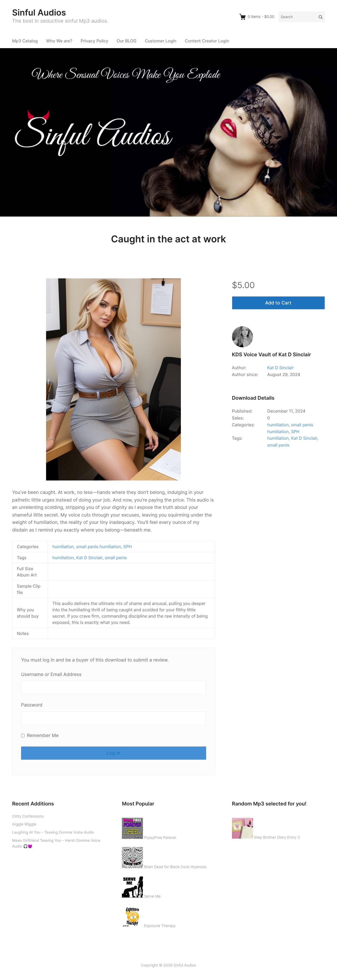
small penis (116, 557)
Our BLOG (126, 40)
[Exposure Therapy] (132, 915)
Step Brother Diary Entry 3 (277, 837)
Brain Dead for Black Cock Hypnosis (175, 867)
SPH (127, 546)
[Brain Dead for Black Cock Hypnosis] (132, 856)
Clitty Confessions (28, 816)
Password (31, 705)
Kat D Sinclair (89, 557)
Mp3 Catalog (25, 40)
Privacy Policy (94, 40)
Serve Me (152, 896)
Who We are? (59, 40)
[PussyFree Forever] (132, 827)
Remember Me (42, 735)
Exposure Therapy (160, 926)
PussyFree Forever (160, 837)
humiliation (63, 546)
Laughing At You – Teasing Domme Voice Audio (53, 832)
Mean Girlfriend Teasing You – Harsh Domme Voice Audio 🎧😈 (56, 843)
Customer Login (160, 40)
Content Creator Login (207, 40)
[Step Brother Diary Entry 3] (242, 827)
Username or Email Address (51, 674)
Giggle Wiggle (24, 824)
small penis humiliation (98, 546)
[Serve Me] (132, 886)
